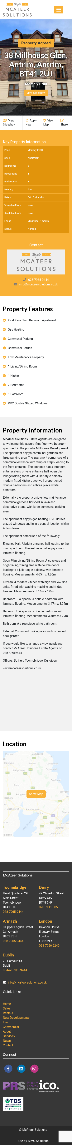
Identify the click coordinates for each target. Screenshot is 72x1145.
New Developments (16, 1017)
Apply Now (31, 122)
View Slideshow (36, 92)
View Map (48, 122)
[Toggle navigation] (58, 9)
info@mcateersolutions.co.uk (38, 284)
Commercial (11, 1027)
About (7, 1031)
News (7, 1041)
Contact (8, 1045)
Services (9, 1036)
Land (6, 1022)
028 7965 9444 (38, 280)
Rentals (8, 1013)
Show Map (36, 794)
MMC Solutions (38, 1141)
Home (7, 1004)
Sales (7, 1008)
